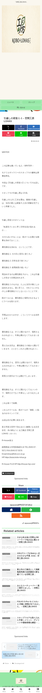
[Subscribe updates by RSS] (21, 515)
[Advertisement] (21, 77)
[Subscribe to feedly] (30, 509)
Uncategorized (9, 473)
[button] (34, 134)
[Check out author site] (11, 509)
